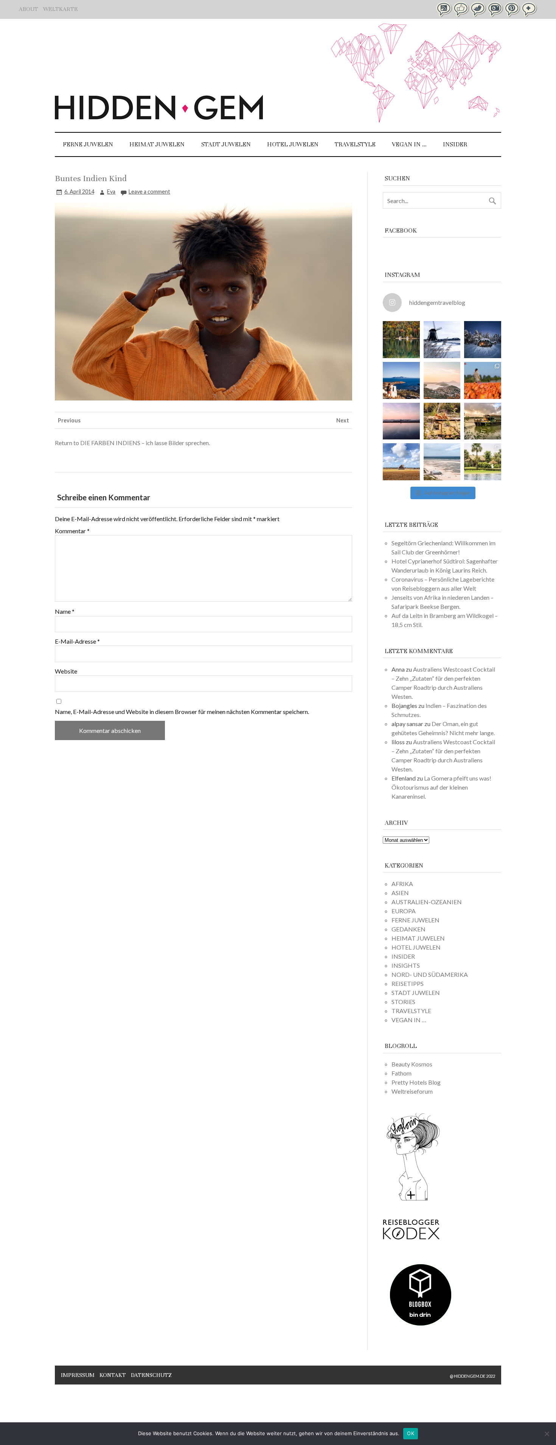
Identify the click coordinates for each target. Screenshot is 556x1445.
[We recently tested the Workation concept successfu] (401, 339)
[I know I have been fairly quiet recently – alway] (401, 421)
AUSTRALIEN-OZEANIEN (426, 901)
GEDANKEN (408, 929)
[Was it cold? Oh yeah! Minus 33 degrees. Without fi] (482, 339)
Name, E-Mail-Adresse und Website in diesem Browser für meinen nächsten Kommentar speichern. (182, 712)
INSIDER (455, 144)
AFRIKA (402, 883)
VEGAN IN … (409, 144)
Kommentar (72, 531)
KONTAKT (112, 1375)
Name (65, 611)
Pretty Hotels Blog (416, 1082)
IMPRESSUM (78, 1375)
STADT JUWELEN (226, 144)
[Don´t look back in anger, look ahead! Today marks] (401, 380)
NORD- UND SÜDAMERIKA (429, 974)
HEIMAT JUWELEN (157, 144)
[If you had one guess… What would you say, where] (482, 421)
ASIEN (400, 892)
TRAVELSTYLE (355, 144)
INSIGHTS (405, 965)
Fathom (401, 1073)
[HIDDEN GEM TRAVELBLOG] (159, 117)
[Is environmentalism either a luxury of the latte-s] (482, 461)
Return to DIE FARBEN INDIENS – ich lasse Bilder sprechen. (132, 442)
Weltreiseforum (412, 1091)
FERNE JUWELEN (88, 144)
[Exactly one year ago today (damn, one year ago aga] (442, 339)
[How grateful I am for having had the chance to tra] (442, 380)
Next (342, 420)
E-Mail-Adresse (77, 641)
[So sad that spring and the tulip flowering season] (482, 380)
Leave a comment (149, 191)
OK (410, 1433)
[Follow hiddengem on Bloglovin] (413, 1199)
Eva (111, 191)
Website (66, 671)
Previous (69, 420)
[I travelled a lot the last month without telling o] (442, 461)
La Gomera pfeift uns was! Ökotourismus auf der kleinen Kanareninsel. (441, 787)
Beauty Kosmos (411, 1064)
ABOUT (28, 9)
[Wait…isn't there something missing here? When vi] (401, 461)
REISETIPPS (407, 983)
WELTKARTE (60, 9)
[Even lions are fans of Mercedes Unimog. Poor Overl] (442, 421)
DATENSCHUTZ (151, 1375)
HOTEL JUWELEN (292, 144)
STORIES (403, 1001)
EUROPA (403, 910)
